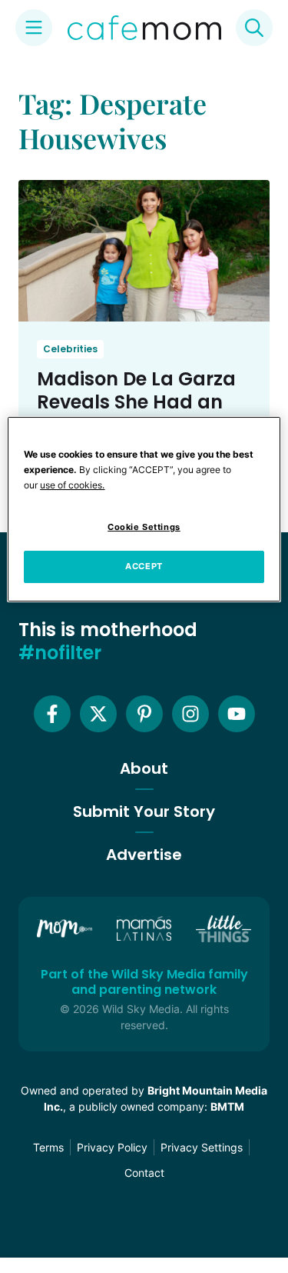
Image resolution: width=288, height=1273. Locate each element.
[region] (143, 509)
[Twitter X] (98, 713)
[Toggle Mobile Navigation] (33, 27)
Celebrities (70, 348)
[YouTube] (236, 713)
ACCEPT (143, 566)
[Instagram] (190, 713)
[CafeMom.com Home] (144, 27)
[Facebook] (52, 713)
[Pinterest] (144, 713)
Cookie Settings (144, 527)
